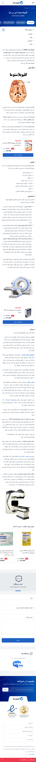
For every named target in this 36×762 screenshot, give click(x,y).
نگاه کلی (30, 34)
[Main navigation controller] (33, 2)
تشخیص (30, 41)
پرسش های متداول (27, 731)
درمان (30, 44)
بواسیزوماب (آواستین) (25, 456)
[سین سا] (18, 698)
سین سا (32, 8)
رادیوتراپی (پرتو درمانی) (28, 355)
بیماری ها (26, 8)
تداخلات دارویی (29, 727)
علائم (31, 38)
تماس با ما (30, 740)
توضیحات (30, 22)
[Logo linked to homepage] (18, 2)
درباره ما (30, 735)
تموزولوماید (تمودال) (10, 400)
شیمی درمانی (30, 382)
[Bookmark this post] (3, 29)
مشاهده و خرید (18, 155)
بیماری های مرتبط (9, 22)
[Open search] (3, 3)
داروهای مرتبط (21, 22)
